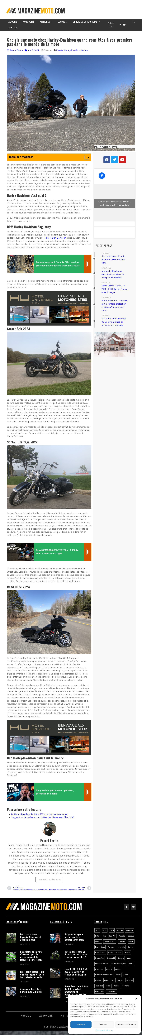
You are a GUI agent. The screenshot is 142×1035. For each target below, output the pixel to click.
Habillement (100, 953)
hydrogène (99, 958)
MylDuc (132, 964)
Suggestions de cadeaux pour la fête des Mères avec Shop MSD (42, 817)
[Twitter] (114, 159)
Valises (117, 986)
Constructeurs (110, 941)
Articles (45, 22)
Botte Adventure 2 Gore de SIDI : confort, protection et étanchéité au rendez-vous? (76, 992)
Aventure (129, 930)
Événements (111, 991)
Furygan (111, 947)
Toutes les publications (49, 879)
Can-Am (112, 936)
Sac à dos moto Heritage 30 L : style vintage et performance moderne (114, 322)
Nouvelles (99, 969)
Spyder (120, 980)
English (12, 27)
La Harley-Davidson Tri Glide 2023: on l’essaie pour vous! (39, 814)
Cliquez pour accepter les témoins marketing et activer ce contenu (114, 203)
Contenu (122, 941)
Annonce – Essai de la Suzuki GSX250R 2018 (31, 991)
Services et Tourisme (85, 22)
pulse (126, 975)
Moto (129, 958)
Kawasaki (111, 958)
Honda (127, 953)
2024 (104, 930)
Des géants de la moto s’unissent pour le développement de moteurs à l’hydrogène (31, 955)
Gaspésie (121, 947)
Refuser (103, 1024)
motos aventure (101, 964)
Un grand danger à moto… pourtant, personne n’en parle (114, 259)
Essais (59, 50)
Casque (131, 936)
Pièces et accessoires (104, 975)
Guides (130, 947)
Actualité (28, 22)
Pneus (118, 975)
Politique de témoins (104, 1030)
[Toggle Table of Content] (85, 157)
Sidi (113, 980)
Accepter (81, 1024)
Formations (100, 947)
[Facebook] (106, 159)
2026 (112, 930)
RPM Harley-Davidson (55, 238)
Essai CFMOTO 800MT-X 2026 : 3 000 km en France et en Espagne (114, 289)
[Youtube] (122, 159)
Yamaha (125, 986)
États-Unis (99, 991)
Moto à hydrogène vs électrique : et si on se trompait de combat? (113, 274)
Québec (98, 980)
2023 (97, 930)
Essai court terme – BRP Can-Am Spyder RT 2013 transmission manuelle (32, 974)
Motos (84, 50)
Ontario (109, 969)
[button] (136, 998)
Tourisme (99, 986)
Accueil (12, 22)
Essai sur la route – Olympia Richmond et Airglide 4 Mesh (30, 937)
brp (104, 936)
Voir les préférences (126, 1024)
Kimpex (121, 958)
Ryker (106, 980)
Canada (122, 936)
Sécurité (129, 980)
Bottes (97, 936)
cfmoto (98, 941)
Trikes (108, 986)
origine (118, 969)
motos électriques (118, 964)
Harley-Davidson (72, 50)
